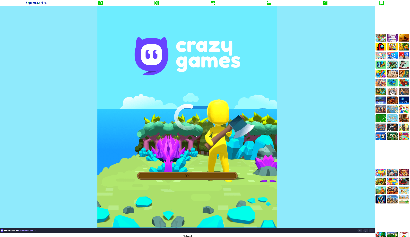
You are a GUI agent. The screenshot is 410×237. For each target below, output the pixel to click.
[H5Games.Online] (36, 3)
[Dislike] (269, 3)
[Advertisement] (392, 19)
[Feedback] (381, 3)
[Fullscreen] (156, 3)
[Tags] (325, 3)
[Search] (100, 3)
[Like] (213, 3)
